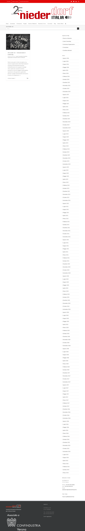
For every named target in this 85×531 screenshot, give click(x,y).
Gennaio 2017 (66, 406)
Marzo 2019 (66, 327)
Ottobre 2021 (66, 233)
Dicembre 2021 (66, 227)
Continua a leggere (11, 78)
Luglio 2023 (65, 170)
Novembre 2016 (66, 412)
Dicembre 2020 (66, 264)
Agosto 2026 (66, 58)
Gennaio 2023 (66, 188)
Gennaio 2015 (66, 469)
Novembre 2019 (66, 303)
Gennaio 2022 (66, 224)
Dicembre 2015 (66, 442)
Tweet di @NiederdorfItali (68, 496)
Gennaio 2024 (66, 152)
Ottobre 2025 (66, 88)
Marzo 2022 (66, 218)
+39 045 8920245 (68, 486)
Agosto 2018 (66, 348)
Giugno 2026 (66, 64)
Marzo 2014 (66, 472)
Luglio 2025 (65, 97)
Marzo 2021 (66, 255)
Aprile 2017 (65, 397)
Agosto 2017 (66, 385)
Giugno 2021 (66, 245)
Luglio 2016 (65, 424)
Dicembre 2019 (66, 300)
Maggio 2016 (66, 427)
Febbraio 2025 (66, 112)
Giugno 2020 (66, 282)
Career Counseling (19, 56)
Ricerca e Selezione (21, 57)
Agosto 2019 (66, 312)
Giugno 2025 (66, 100)
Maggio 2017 (66, 394)
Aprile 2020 (65, 288)
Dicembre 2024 (66, 118)
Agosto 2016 (66, 421)
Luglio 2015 (65, 454)
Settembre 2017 (66, 382)
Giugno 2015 (66, 457)
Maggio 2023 (66, 176)
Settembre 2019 (66, 309)
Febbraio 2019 (66, 330)
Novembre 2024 (66, 121)
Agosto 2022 (66, 203)
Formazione (15, 57)
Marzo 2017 (66, 400)
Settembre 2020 (66, 273)
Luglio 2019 (65, 315)
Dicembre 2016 (66, 409)
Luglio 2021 (65, 242)
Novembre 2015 (66, 445)
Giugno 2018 (66, 354)
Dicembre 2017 (66, 372)
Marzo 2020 (66, 291)
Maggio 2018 (66, 357)
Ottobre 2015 (66, 448)
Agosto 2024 (66, 130)
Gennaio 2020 (66, 297)
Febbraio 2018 (66, 366)
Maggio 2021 (66, 248)
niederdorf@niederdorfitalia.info (69, 489)
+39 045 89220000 (70, 484)
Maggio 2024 (66, 140)
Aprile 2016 (65, 430)
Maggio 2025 (66, 103)
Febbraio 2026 (66, 76)
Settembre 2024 (66, 127)
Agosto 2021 (66, 239)
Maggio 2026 (66, 67)
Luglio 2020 (65, 279)
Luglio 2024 (65, 134)
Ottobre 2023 (66, 161)
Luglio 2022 (65, 206)
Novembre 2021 (66, 230)
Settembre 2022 (66, 200)
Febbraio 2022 (66, 221)
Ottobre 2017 (66, 379)
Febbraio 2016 (66, 436)
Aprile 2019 (65, 324)
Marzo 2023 (66, 182)
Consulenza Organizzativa (69, 44)
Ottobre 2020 (66, 270)
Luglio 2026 (65, 61)
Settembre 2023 (66, 164)
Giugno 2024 (66, 137)
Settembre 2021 (66, 236)
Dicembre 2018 (66, 336)
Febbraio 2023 (66, 185)
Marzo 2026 (66, 73)
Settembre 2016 (66, 418)
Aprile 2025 (65, 106)
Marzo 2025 (66, 109)
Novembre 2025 (66, 85)
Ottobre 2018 (66, 342)
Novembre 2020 (66, 267)
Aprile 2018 (65, 360)
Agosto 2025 (66, 94)
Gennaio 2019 (66, 333)
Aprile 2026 (65, 70)
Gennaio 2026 (66, 79)
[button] (65, 23)
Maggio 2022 (66, 212)
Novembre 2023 (66, 158)
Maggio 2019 (66, 321)
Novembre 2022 (66, 194)
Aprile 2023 (65, 179)
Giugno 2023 (66, 173)
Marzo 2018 (66, 363)
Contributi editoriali (67, 50)
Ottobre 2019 (66, 306)
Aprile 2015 (65, 460)
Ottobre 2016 (66, 415)
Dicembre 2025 (66, 82)
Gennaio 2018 (66, 369)
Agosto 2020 (66, 276)
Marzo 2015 (66, 463)
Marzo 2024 (66, 146)
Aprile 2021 (65, 251)
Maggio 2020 (66, 285)
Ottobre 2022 (66, 197)
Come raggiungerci (47, 516)
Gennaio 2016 (66, 439)
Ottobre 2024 (66, 124)
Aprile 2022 (65, 215)
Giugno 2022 (66, 209)
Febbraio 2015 (66, 466)
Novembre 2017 (66, 376)
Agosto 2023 (66, 167)
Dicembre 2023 (66, 155)
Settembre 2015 (66, 451)
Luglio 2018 (65, 351)
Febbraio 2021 (66, 258)
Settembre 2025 (66, 91)
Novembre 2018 (66, 339)
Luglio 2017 (65, 388)
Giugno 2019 (66, 318)
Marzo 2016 (66, 433)
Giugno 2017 (66, 391)
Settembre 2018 (66, 345)
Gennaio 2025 (66, 115)
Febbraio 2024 (66, 149)
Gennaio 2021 (66, 261)
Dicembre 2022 (66, 191)
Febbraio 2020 (66, 294)
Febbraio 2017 (66, 403)
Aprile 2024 (65, 143)
